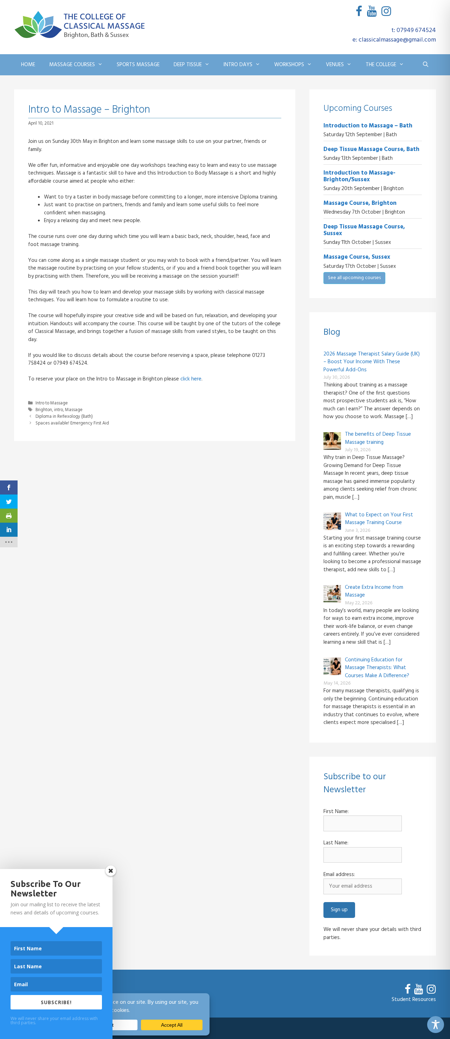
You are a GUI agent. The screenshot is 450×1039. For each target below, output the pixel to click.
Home (28, 65)
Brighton (44, 410)
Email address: (339, 875)
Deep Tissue (188, 65)
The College (381, 65)
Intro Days (238, 65)
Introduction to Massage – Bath (367, 126)
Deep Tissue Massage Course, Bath (371, 149)
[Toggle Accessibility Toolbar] (435, 1024)
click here (190, 379)
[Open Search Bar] (425, 64)
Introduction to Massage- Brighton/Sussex (359, 176)
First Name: (336, 812)
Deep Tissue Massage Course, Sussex (364, 230)
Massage (74, 410)
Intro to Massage (52, 403)
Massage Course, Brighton (360, 203)
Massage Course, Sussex (356, 257)
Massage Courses (72, 65)
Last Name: (335, 843)
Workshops (289, 65)
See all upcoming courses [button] (354, 278)
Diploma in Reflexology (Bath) (64, 416)
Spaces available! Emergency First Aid (72, 423)
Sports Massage (138, 65)
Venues (335, 65)
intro (58, 410)
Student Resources (414, 999)
